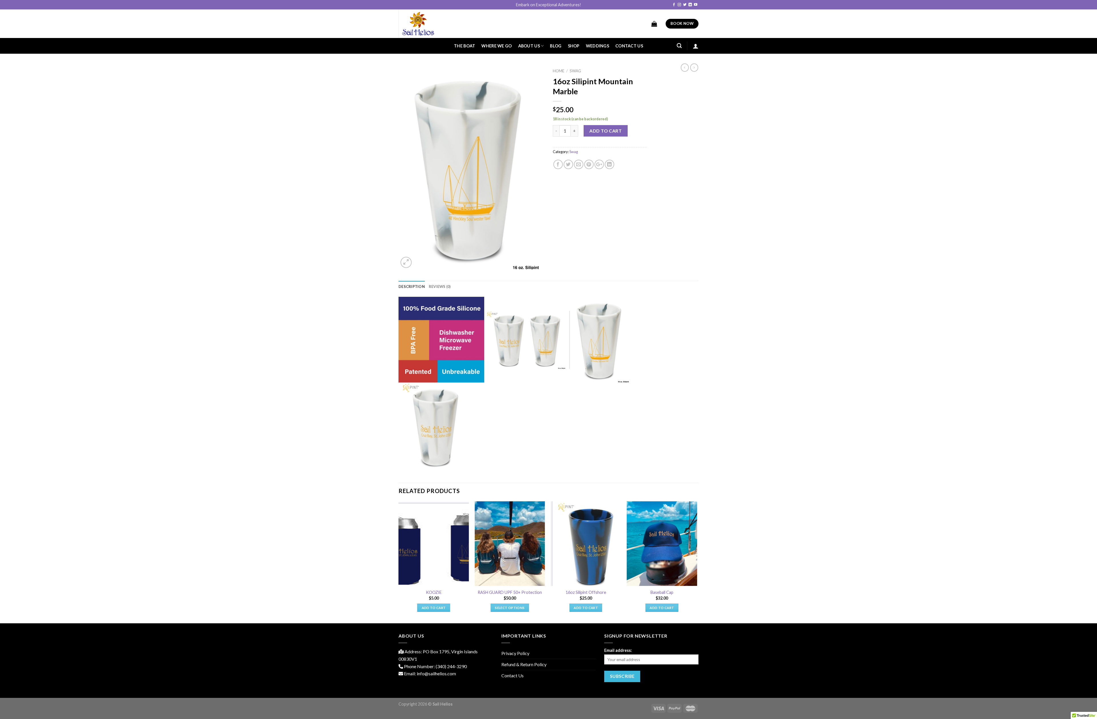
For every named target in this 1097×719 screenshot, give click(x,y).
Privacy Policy (515, 653)
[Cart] (654, 23)
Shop (574, 45)
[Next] (696, 562)
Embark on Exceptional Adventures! (548, 4)
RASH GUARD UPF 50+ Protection (510, 592)
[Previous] (399, 562)
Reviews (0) (440, 286)
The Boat (464, 45)
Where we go (496, 45)
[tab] (412, 286)
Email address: (618, 650)
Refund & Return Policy (524, 664)
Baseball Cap (661, 592)
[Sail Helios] (427, 23)
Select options (510, 608)
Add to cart (605, 130)
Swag (575, 71)
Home (558, 71)
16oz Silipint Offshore (586, 592)
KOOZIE (434, 592)
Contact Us (629, 45)
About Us (529, 45)
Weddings (597, 45)
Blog (555, 45)
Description (412, 286)
